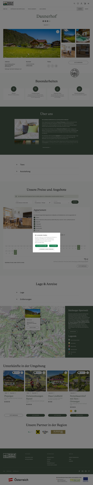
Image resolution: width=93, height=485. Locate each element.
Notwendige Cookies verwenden (46, 249)
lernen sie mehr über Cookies (39, 242)
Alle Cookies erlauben (41, 245)
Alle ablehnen (53, 245)
